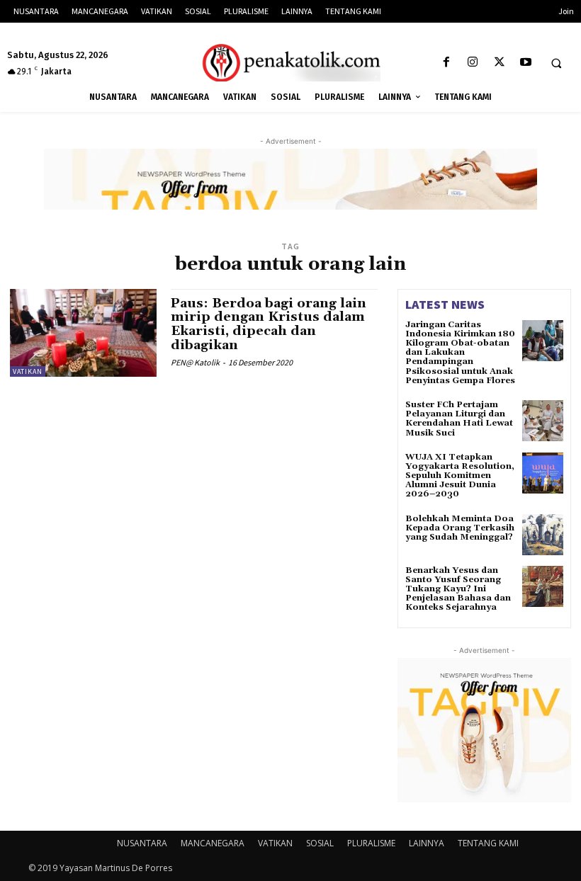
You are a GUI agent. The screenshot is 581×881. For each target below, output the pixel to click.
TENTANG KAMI (488, 843)
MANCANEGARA (212, 843)
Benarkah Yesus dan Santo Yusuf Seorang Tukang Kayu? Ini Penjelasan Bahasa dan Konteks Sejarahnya (458, 589)
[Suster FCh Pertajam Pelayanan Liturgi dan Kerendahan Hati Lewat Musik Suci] (542, 420)
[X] (499, 62)
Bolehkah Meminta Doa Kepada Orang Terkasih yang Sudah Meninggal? (459, 527)
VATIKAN (28, 371)
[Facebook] (446, 62)
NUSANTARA (142, 843)
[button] (556, 63)
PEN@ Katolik (195, 362)
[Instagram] (473, 62)
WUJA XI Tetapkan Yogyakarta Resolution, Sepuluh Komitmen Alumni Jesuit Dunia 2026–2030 (459, 476)
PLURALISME (371, 843)
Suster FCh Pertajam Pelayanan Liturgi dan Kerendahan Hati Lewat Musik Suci (459, 418)
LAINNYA (426, 843)
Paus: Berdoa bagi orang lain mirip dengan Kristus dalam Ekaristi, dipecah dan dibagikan (268, 324)
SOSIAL (320, 843)
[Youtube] (525, 62)
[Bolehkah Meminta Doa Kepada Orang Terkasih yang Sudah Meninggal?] (542, 534)
